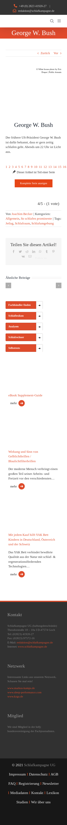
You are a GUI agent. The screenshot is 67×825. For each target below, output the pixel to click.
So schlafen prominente (36, 218)
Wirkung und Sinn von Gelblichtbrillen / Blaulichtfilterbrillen (23, 456)
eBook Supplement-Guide (25, 395)
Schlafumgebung (42, 223)
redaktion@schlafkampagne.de (36, 10)
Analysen (13, 326)
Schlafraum (22, 223)
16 (64, 167)
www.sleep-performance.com (24, 692)
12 (45, 167)
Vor (56, 53)
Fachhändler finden (19, 305)
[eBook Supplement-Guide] (24, 382)
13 (50, 167)
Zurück (45, 53)
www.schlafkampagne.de (32, 646)
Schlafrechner (16, 337)
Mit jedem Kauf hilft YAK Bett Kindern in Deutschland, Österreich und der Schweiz (31, 539)
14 (55, 167)
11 (40, 167)
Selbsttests (14, 348)
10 (35, 167)
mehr (13, 403)
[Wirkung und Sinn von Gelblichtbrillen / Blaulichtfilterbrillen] (24, 439)
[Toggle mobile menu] (59, 21)
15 (59, 167)
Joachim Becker (22, 214)
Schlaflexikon (16, 315)
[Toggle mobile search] (52, 21)
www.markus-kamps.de (21, 688)
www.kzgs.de (15, 696)
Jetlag (9, 223)
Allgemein (12, 218)
